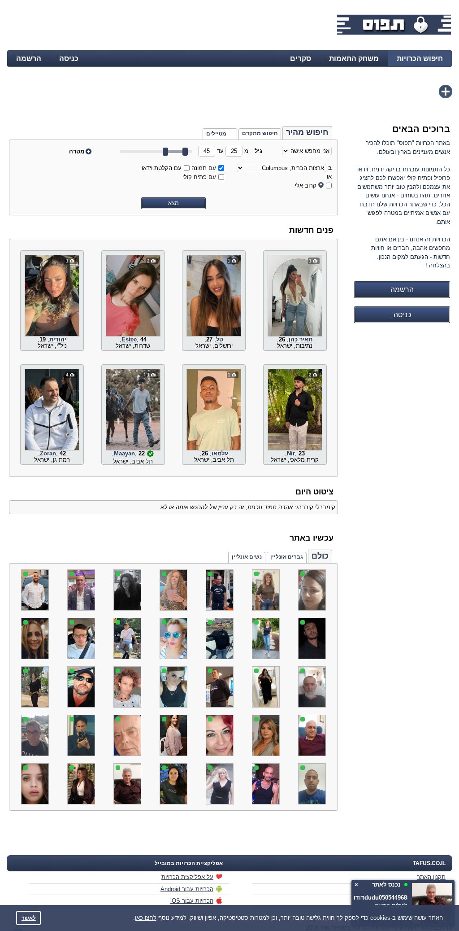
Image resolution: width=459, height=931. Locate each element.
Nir (291, 453)
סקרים (300, 58)
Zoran (48, 453)
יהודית (57, 339)
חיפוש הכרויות (420, 58)
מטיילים (216, 134)
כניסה (68, 58)
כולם (320, 555)
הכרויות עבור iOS (191, 900)
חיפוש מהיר (307, 132)
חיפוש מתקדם (259, 133)
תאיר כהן (300, 339)
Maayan (124, 453)
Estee (129, 339)
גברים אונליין (286, 557)
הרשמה (28, 58)
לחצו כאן (145, 917)
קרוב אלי (305, 185)
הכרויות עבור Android (186, 889)
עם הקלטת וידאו (162, 168)
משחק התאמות (354, 58)
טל (219, 339)
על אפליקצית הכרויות (187, 877)
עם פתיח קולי (199, 177)
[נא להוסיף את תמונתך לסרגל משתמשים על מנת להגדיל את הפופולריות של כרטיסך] (445, 91)
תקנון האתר (431, 877)
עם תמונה (203, 168)
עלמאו (220, 453)
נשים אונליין (247, 557)
